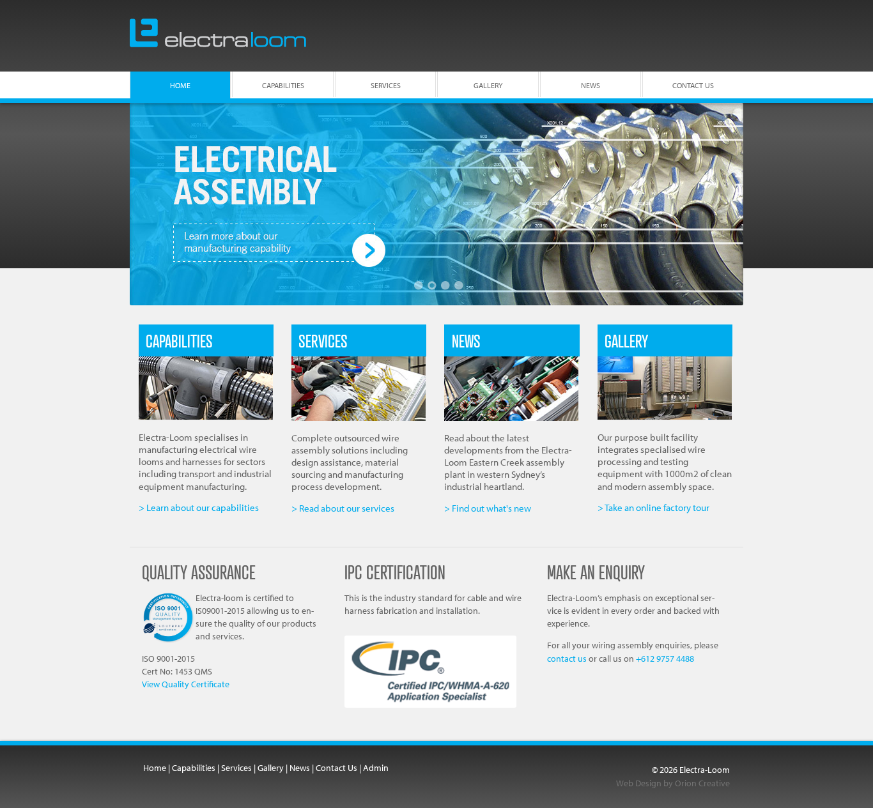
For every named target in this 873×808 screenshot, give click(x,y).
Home (180, 85)
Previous (155, 204)
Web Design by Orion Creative (673, 783)
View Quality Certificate (185, 684)
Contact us (693, 85)
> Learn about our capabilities (199, 507)
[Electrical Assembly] (436, 204)
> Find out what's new (487, 508)
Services (386, 85)
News (590, 85)
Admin (376, 768)
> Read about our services (342, 508)
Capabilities (283, 85)
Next (717, 204)
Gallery (488, 85)
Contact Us (336, 768)
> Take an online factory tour (653, 507)
